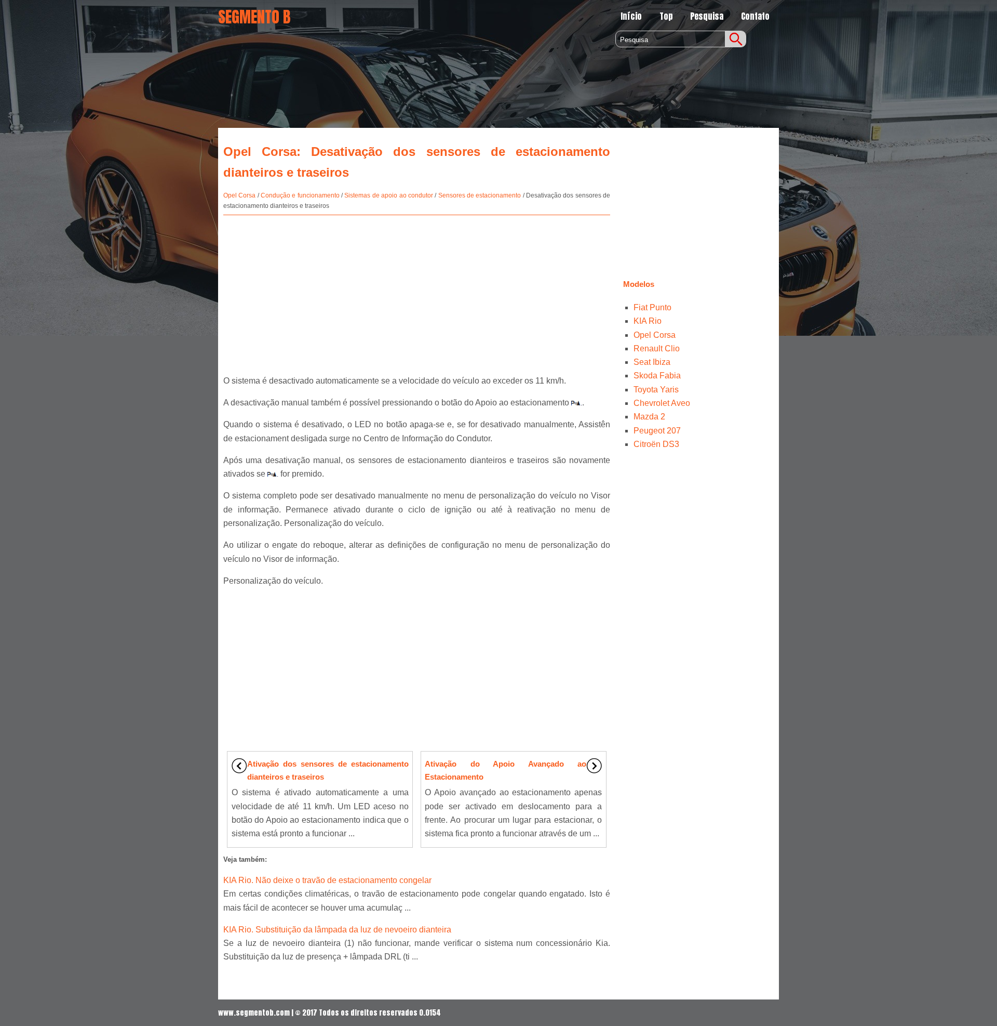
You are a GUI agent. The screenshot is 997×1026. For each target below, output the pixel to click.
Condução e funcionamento (300, 195)
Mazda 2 (649, 416)
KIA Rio (648, 321)
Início (631, 16)
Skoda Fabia (657, 375)
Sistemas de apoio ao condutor (388, 195)
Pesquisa (706, 16)
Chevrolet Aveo (662, 403)
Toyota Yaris (656, 389)
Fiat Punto (652, 307)
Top (666, 16)
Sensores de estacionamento (479, 195)
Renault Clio (657, 348)
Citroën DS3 (656, 444)
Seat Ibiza (652, 362)
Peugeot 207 (657, 430)
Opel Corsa (239, 195)
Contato (755, 16)
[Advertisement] (417, 290)
